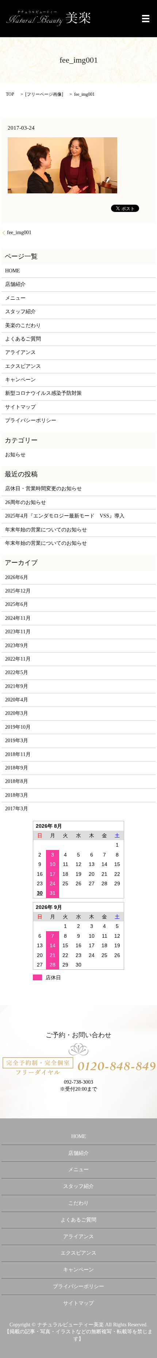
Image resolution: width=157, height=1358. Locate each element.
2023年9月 (16, 645)
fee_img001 (19, 232)
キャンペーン (20, 379)
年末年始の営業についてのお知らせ (46, 529)
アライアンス (20, 352)
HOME (12, 270)
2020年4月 (16, 699)
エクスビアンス (23, 366)
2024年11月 (18, 618)
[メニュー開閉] (145, 18)
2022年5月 (16, 672)
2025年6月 (16, 604)
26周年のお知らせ (25, 502)
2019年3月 (16, 740)
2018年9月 (16, 768)
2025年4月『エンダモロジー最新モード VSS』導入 (65, 516)
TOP (10, 94)
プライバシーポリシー (30, 420)
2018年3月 (16, 795)
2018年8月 (16, 781)
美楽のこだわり (23, 325)
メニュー (15, 298)
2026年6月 (16, 577)
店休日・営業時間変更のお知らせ (43, 488)
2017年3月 (16, 808)
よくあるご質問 (23, 339)
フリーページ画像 (44, 94)
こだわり (78, 1203)
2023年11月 (18, 631)
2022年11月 (18, 659)
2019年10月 (18, 727)
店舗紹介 (15, 284)
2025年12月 (18, 591)
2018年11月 (18, 754)
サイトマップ (20, 407)
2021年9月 (16, 686)
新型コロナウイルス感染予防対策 (43, 393)
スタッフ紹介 (20, 311)
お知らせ (15, 454)
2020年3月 (16, 713)
